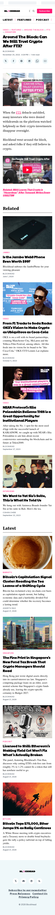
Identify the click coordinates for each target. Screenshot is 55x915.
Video (6, 30)
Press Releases (20, 893)
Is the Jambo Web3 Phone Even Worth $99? (24, 259)
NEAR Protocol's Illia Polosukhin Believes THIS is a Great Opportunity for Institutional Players (27, 414)
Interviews (8, 491)
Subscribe (44, 11)
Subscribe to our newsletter (27, 890)
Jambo (6, 252)
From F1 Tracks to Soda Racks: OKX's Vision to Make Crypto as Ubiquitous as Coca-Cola (27, 327)
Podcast (42, 20)
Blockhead (8, 51)
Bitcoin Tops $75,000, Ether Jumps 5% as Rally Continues (27, 825)
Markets (7, 572)
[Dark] (30, 11)
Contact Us (39, 893)
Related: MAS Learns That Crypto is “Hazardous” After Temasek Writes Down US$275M (26, 192)
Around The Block (34, 30)
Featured (24, 20)
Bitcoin (7, 819)
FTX (48, 30)
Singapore (10, 32)
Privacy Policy (29, 897)
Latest (8, 20)
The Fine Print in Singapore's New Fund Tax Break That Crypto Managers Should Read (26, 664)
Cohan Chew (9, 512)
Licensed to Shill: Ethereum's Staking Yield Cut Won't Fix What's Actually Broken (26, 750)
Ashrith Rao (9, 608)
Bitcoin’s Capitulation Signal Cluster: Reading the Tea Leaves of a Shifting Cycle (27, 581)
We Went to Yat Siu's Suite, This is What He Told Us (24, 497)
